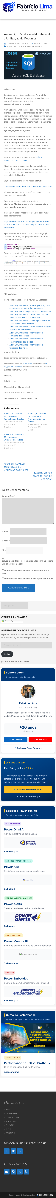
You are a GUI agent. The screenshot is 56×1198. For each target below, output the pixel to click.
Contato (10, 1133)
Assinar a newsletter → (29, 789)
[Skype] (13, 1171)
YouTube (43, 740)
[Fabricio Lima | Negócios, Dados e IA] (28, 6)
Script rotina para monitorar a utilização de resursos (29, 186)
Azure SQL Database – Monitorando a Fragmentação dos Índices (38, 417)
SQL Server (11, 1121)
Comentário (8, 496)
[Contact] (7, 1171)
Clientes (10, 1125)
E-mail (6, 540)
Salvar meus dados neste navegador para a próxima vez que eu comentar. (27, 562)
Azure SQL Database (16, 46)
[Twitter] (13, 1151)
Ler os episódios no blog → (28, 796)
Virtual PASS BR (34, 46)
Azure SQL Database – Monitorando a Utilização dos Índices (14, 437)
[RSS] (26, 1171)
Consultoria (12, 1117)
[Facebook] (7, 1151)
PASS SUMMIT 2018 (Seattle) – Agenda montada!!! (42, 476)
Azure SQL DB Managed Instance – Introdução (30, 311)
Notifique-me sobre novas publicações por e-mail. (28, 578)
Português (8, 621)
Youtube (28, 363)
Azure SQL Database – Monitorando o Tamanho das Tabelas (14, 416)
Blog (8, 1129)
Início (8, 1109)
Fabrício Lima (40, 44)
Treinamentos (13, 1113)
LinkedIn (18, 740)
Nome (6, 531)
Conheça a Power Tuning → (29, 748)
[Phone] (20, 1171)
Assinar (7, 654)
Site (4, 550)
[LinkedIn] (20, 1151)
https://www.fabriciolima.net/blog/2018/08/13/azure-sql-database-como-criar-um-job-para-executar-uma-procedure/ (27, 224)
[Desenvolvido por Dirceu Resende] (45, 1195)
